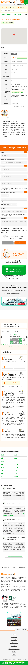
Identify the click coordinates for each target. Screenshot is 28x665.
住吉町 (16, 467)
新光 (2, 464)
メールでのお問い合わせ (12, 383)
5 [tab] (9, 344)
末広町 (2, 467)
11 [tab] (20, 344)
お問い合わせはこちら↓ (22, 58)
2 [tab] (3, 344)
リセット (7, 243)
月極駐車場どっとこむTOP (6, 14)
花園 (15, 473)
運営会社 (14, 652)
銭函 (2, 470)
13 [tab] (24, 344)
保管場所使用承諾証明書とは (17, 92)
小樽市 (19, 14)
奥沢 (15, 458)
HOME (14, 634)
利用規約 (14, 655)
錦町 (2, 473)
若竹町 (16, 477)
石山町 (2, 455)
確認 (20, 243)
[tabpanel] (14, 337)
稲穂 (15, 455)
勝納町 (2, 461)
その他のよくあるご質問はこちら (15, 556)
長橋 (15, 470)
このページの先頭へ (20, 629)
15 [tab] (9, 346)
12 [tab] (22, 344)
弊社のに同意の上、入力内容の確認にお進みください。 (15, 237)
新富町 (16, 464)
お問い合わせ (14, 646)
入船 (2, 458)
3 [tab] (5, 344)
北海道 (15, 14)
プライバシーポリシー (14, 236)
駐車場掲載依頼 (14, 643)
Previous (1, 337)
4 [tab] (7, 344)
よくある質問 (14, 640)
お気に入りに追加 (8, 23)
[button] (14, 35)
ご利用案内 (14, 637)
